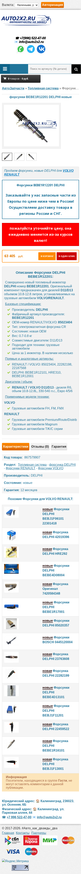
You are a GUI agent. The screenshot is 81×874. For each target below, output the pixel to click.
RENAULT (11, 174)
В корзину (47, 256)
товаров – (18, 78)
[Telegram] (31, 52)
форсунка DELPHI (62, 464)
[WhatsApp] (20, 52)
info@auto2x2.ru (31, 42)
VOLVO (68, 170)
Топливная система (32, 464)
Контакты (22, 833)
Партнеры (38, 833)
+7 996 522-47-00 (19, 817)
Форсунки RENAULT (20, 468)
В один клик (67, 256)
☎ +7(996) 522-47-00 (30, 38)
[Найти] (76, 69)
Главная (8, 833)
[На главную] (26, 20)
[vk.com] (41, 52)
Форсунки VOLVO (50, 468)
